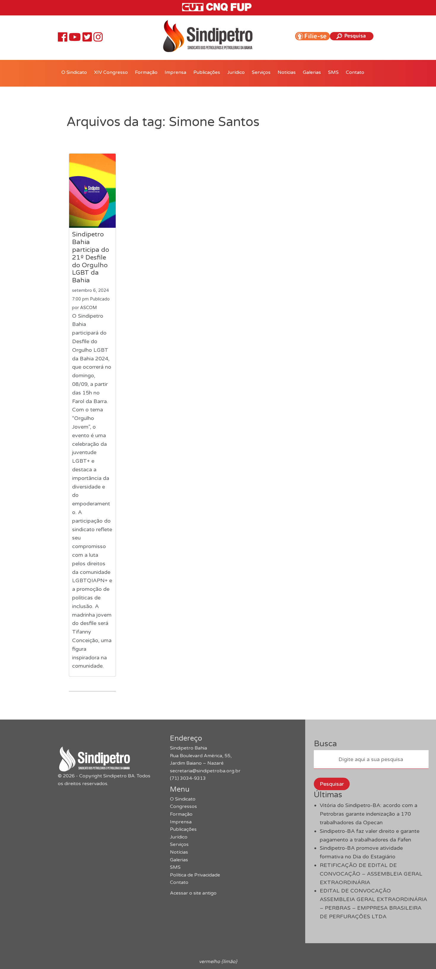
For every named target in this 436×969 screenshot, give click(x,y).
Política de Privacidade (195, 875)
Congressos (183, 806)
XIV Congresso (111, 72)
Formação (146, 72)
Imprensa (175, 72)
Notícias (287, 72)
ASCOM (88, 307)
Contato (355, 72)
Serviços (261, 72)
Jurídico (236, 72)
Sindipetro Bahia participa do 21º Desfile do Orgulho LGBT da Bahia (90, 257)
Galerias (312, 72)
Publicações (206, 72)
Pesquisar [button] (332, 784)
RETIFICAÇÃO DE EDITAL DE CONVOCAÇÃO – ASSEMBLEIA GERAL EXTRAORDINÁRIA (371, 874)
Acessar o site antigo (193, 893)
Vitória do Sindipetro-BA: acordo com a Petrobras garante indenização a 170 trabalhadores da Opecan (368, 814)
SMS (333, 72)
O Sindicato (74, 72)
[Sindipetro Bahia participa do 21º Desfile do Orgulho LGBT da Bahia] (92, 191)
